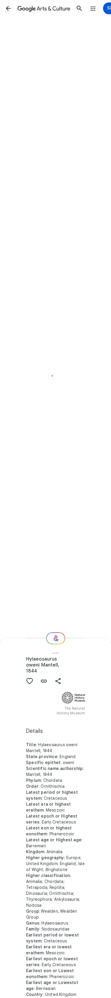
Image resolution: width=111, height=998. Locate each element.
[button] (8, 8)
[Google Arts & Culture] (44, 8)
